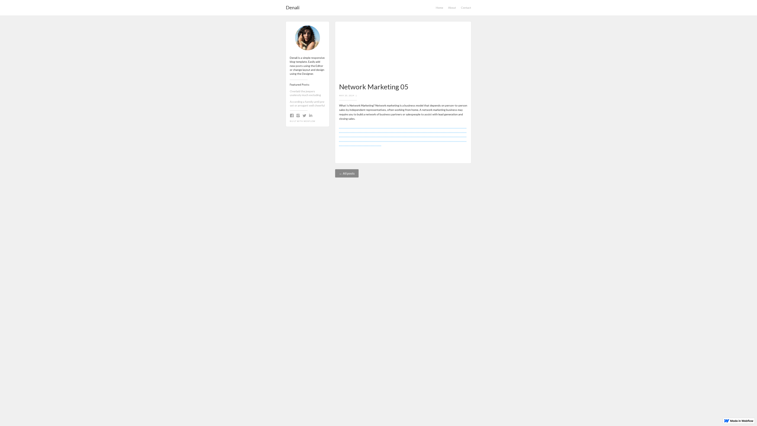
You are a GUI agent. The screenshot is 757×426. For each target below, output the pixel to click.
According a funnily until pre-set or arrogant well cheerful (307, 103)
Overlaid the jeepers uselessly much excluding (305, 93)
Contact (466, 7)
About (452, 7)
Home (439, 7)
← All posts (347, 173)
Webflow (309, 121)
